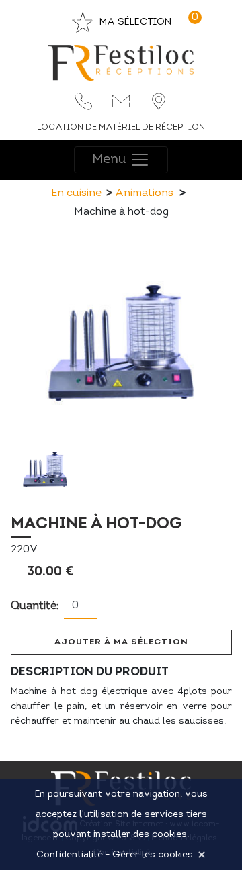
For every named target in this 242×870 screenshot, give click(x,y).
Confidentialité (69, 855)
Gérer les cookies (152, 855)
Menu (111, 159)
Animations (144, 193)
